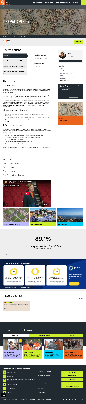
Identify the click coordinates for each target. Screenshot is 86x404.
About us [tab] (72, 335)
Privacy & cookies (6, 399)
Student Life (49, 2)
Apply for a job (72, 372)
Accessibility (32, 399)
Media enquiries (41, 392)
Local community (42, 388)
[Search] (83, 2)
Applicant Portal (72, 375)
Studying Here (37, 2)
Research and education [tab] (45, 335)
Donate (9, 392)
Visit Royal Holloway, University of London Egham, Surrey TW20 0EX (21, 380)
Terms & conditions (23, 399)
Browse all (80, 298)
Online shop (72, 379)
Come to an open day (12, 384)
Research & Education (63, 2)
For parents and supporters (44, 371)
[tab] (4, 41)
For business (41, 379)
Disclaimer (14, 399)
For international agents (43, 384)
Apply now (78, 42)
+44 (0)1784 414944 (73, 97)
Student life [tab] (15, 335)
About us (75, 2)
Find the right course (12, 388)
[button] (63, 400)
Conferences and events (72, 386)
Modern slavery (40, 399)
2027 (8, 40)
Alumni (72, 383)
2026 (4, 40)
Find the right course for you (10, 36)
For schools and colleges (44, 375)
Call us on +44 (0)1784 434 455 (14, 372)
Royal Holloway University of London (5, 2)
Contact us (10, 376)
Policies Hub (48, 399)
